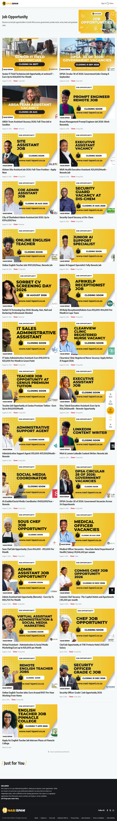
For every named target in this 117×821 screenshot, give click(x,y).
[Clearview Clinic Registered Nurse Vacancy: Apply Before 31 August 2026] (87, 338)
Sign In (103, 3)
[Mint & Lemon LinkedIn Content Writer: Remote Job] (87, 433)
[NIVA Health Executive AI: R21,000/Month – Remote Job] (87, 150)
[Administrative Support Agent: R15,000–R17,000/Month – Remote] (29, 433)
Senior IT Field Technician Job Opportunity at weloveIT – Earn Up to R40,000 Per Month (28, 75)
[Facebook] (107, 810)
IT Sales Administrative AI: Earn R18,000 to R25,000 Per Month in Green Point (25, 359)
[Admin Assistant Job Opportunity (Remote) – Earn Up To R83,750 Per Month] (29, 577)
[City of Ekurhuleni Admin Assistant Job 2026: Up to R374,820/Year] (29, 197)
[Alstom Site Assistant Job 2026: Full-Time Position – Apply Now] (29, 150)
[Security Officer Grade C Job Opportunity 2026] (87, 673)
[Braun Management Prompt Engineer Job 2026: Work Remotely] (87, 102)
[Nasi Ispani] (11, 3)
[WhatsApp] (113, 810)
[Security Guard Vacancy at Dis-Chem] (87, 197)
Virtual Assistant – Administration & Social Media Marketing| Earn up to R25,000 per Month (25, 646)
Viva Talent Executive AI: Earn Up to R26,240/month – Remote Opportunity (80, 407)
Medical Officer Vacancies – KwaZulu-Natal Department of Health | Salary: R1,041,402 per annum (87, 550)
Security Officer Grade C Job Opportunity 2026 (81, 692)
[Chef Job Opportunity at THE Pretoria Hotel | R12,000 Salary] (87, 625)
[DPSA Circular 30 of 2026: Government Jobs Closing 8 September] (87, 54)
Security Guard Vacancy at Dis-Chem (76, 217)
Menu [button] (111, 3)
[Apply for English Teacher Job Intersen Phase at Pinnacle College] (29, 720)
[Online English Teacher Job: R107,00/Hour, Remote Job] (29, 245)
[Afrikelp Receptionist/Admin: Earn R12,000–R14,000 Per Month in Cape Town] (87, 290)
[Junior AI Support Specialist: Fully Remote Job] (87, 245)
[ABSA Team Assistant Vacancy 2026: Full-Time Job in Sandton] (29, 102)
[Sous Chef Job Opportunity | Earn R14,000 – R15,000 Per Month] (29, 529)
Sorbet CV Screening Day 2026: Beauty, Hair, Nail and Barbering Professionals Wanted (27, 311)
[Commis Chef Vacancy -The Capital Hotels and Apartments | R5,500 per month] (87, 577)
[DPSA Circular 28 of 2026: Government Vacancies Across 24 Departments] (87, 481)
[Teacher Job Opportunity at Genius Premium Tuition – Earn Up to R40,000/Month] (29, 386)
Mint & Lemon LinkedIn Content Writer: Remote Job (84, 453)
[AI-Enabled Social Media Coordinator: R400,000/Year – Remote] (29, 481)
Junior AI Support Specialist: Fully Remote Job (80, 265)
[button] (107, 3)
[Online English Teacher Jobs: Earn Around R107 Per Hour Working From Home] (29, 673)
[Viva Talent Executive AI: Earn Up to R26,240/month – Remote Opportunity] (87, 386)
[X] (110, 810)
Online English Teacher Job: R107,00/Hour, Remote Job (27, 265)
